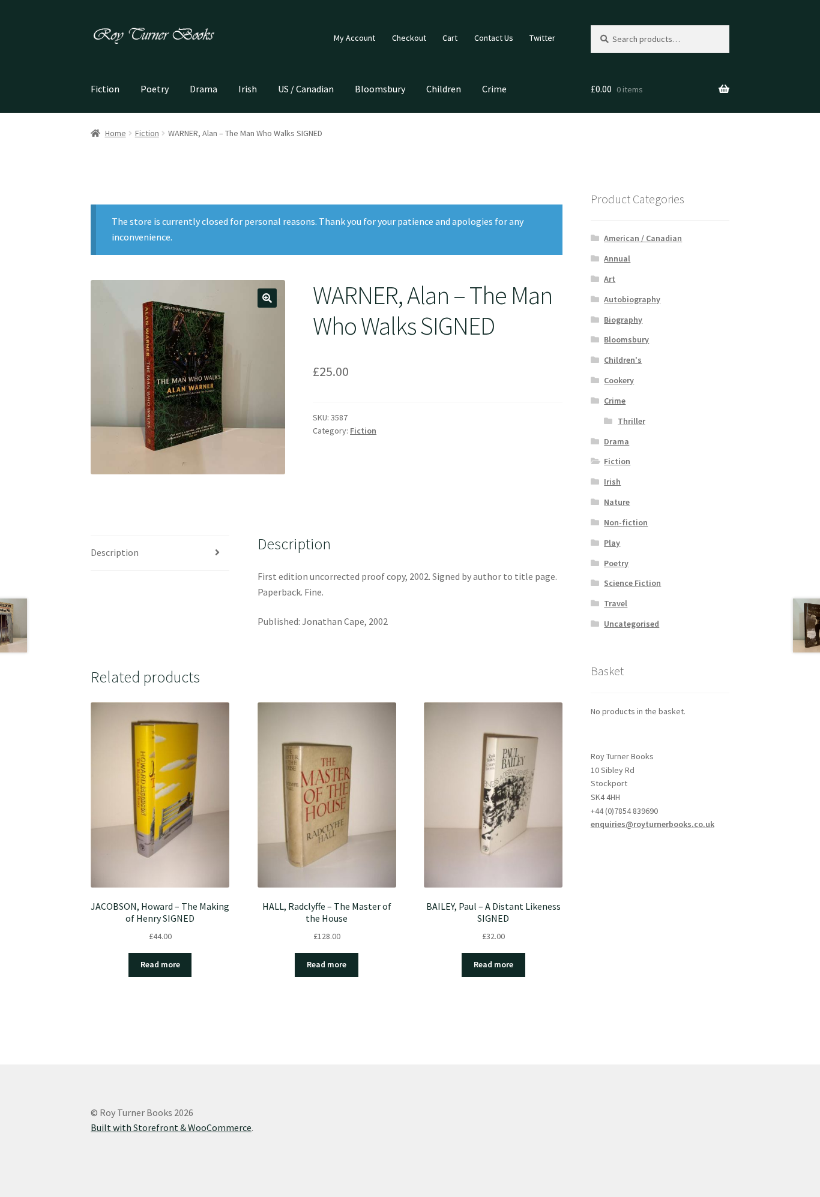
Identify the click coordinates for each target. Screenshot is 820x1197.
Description (115, 552)
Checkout (409, 37)
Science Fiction (632, 583)
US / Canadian (306, 89)
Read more (160, 964)
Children (443, 89)
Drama (203, 89)
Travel (615, 603)
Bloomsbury (380, 89)
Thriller (631, 421)
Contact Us (493, 37)
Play (612, 542)
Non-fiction (626, 522)
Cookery (619, 380)
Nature (617, 502)
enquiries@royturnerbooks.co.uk (652, 824)
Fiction (105, 89)
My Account (354, 37)
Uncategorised (631, 623)
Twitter (542, 37)
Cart (449, 37)
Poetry (154, 89)
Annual (617, 258)
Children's (623, 359)
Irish (247, 89)
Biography (623, 319)
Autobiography (632, 299)
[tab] (160, 553)
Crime (494, 89)
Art (609, 278)
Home (115, 133)
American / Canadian (643, 238)
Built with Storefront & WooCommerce (171, 1127)
